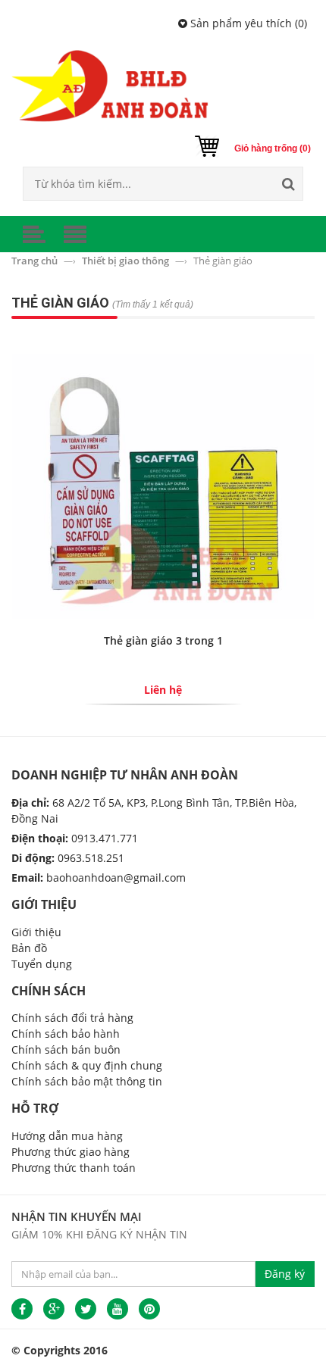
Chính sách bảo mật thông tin (86, 1081)
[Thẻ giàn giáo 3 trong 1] (163, 485)
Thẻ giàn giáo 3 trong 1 (163, 640)
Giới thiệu (36, 932)
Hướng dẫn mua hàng (67, 1136)
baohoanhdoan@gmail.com (116, 877)
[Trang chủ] (163, 85)
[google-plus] (53, 1308)
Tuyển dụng (41, 964)
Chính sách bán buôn (66, 1049)
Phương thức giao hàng (70, 1152)
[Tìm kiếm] (288, 184)
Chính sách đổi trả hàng (72, 1017)
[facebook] (22, 1308)
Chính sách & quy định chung (86, 1065)
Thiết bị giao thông (126, 260)
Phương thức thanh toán (73, 1167)
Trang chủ (35, 260)
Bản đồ (29, 948)
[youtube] (117, 1308)
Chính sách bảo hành (65, 1033)
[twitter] (85, 1308)
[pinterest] (149, 1308)
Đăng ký (285, 1273)
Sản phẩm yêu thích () (247, 23)
